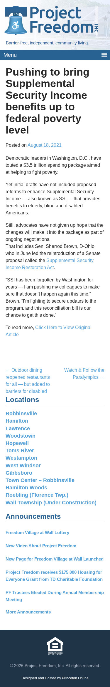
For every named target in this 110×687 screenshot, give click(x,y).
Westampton (21, 458)
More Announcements (28, 611)
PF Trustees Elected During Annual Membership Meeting (55, 596)
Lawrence (18, 428)
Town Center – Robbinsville (40, 480)
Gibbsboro (19, 473)
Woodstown (20, 436)
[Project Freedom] (51, 20)
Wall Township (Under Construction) (51, 503)
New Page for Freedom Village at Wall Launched (55, 558)
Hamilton (17, 421)
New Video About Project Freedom (41, 545)
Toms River (20, 450)
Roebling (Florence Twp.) (37, 495)
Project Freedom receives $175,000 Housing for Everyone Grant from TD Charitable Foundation (54, 576)
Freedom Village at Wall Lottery (37, 532)
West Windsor (23, 465)
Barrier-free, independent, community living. (47, 42)
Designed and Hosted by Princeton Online (55, 678)
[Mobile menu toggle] (55, 55)
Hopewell (17, 443)
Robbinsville (21, 413)
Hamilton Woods (26, 488)
